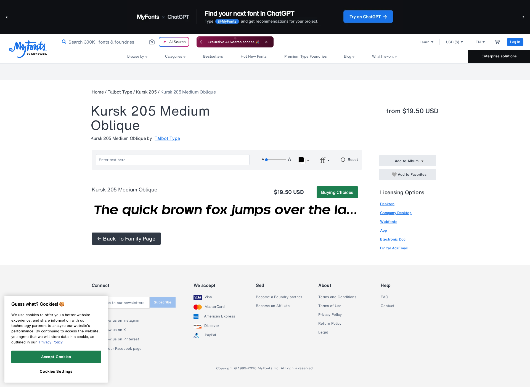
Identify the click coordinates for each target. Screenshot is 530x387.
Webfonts (388, 221)
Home (98, 92)
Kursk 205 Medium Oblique (188, 92)
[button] (7, 17)
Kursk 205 (146, 92)
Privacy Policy (330, 315)
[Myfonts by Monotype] (28, 49)
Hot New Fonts (254, 56)
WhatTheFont (383, 56)
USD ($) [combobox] (452, 42)
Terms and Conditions (337, 297)
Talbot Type (120, 92)
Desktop (387, 204)
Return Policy (329, 323)
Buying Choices (337, 192)
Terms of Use (329, 306)
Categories (173, 56)
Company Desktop (396, 212)
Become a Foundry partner (279, 297)
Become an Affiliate (273, 306)
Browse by (135, 56)
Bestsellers (213, 56)
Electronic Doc (393, 239)
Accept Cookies (56, 356)
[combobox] (123, 42)
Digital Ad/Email (394, 248)
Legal (323, 332)
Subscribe (162, 302)
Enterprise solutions (499, 56)
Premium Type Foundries (305, 56)
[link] (62, 41)
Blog (347, 56)
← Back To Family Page (126, 238)
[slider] (275, 159)
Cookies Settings (56, 371)
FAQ (384, 297)
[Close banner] (266, 42)
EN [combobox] (478, 42)
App (383, 230)
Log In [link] (515, 42)
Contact (387, 306)
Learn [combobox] (425, 42)
